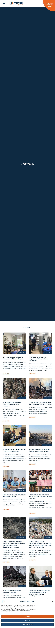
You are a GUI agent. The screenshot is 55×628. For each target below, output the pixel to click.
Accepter (27, 616)
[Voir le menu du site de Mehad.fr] (4, 3)
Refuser (27, 620)
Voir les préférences (27, 624)
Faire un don (49, 5)
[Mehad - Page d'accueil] (16, 3)
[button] (53, 601)
